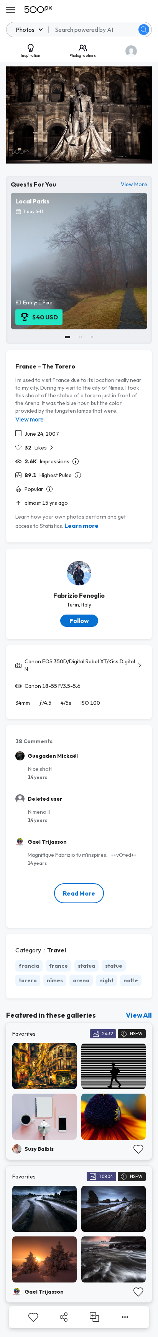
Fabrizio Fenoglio (79, 595)
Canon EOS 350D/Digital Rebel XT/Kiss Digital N (80, 665)
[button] (144, 29)
